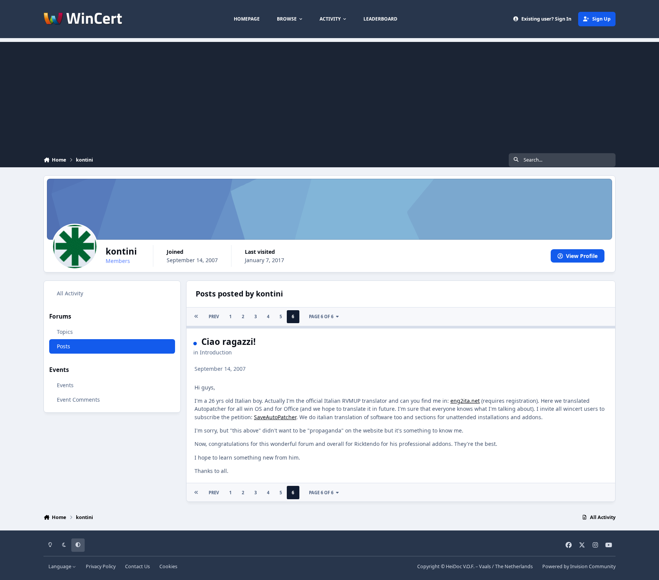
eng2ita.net (465, 400)
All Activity (70, 293)
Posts (63, 346)
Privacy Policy (101, 566)
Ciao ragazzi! (228, 342)
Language (60, 566)
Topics (65, 332)
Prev (214, 316)
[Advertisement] (329, 95)
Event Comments (78, 399)
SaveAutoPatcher (275, 417)
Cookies (168, 566)
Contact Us (137, 566)
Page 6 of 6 (321, 316)
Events (65, 385)
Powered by (579, 566)
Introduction (216, 352)
